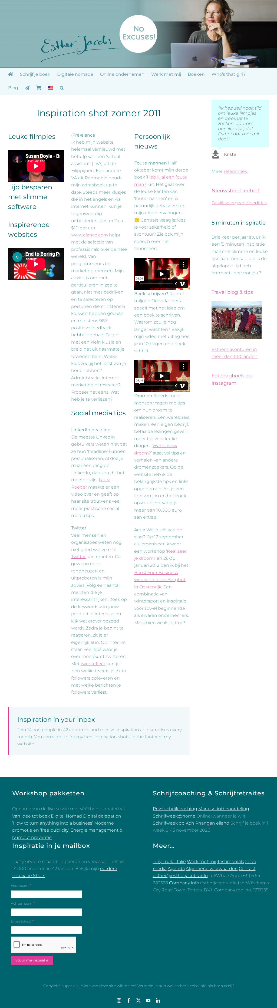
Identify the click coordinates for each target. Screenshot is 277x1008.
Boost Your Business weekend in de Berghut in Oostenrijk (160, 579)
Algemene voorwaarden (212, 868)
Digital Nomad (66, 816)
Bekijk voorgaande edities (239, 202)
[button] (62, 88)
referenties (235, 171)
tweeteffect (93, 663)
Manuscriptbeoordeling (223, 808)
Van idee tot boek (31, 816)
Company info (184, 882)
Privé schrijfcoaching (175, 808)
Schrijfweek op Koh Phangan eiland (191, 823)
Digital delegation (102, 816)
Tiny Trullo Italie (169, 861)
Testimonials (230, 861)
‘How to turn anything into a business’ (52, 823)
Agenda (176, 868)
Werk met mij (201, 861)
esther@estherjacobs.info (180, 875)
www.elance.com (89, 235)
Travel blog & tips (232, 292)
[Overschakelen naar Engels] (50, 88)
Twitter (78, 556)
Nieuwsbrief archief (235, 191)
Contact (247, 868)
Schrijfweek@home (174, 816)
